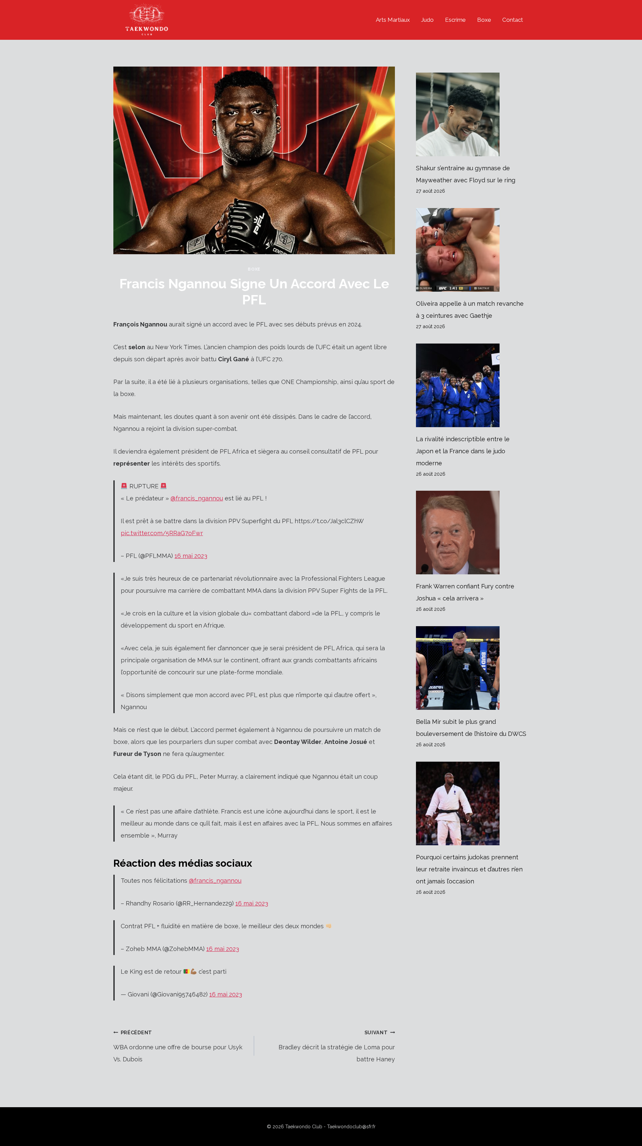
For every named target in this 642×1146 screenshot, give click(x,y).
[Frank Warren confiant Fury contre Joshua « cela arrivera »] (472, 532)
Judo (427, 19)
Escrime (455, 19)
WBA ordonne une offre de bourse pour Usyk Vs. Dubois (177, 1046)
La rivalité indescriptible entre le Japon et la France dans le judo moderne (463, 451)
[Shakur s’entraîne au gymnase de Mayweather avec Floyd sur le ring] (472, 114)
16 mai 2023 (191, 555)
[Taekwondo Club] (146, 20)
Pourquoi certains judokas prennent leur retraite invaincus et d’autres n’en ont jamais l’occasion (469, 869)
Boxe (484, 19)
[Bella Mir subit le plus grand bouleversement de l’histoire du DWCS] (472, 668)
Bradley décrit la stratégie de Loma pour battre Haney (337, 1046)
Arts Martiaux (393, 19)
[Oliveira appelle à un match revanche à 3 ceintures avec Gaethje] (472, 250)
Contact (512, 19)
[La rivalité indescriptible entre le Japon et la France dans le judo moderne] (472, 385)
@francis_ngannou (197, 498)
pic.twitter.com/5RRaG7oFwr (162, 533)
